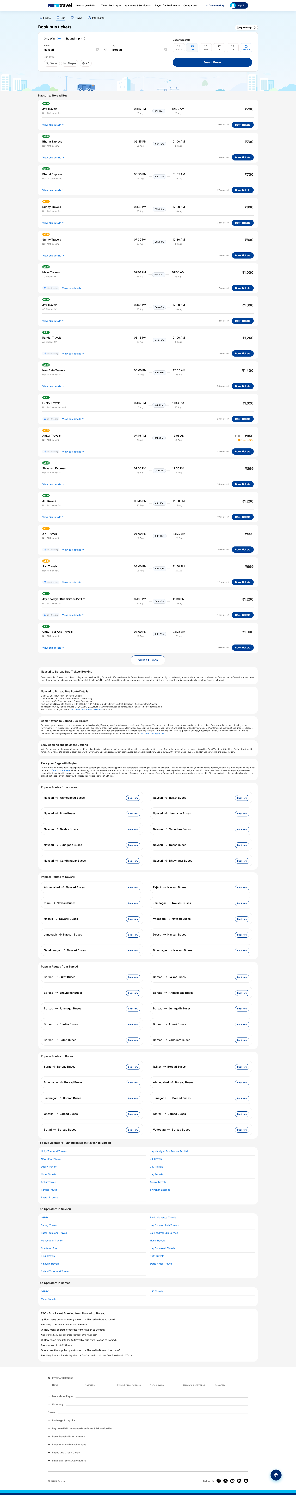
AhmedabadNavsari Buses (64, 887)
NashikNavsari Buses (61, 918)
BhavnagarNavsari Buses (172, 950)
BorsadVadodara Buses (171, 1040)
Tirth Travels (157, 1256)
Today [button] (179, 49)
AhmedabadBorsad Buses (173, 1082)
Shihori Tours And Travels (55, 1271)
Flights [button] (47, 18)
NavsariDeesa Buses (169, 845)
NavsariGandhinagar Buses (65, 860)
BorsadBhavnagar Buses (63, 992)
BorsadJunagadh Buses (172, 1008)
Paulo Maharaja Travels (163, 1217)
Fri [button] (232, 49)
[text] (148, 17)
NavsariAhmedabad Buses (64, 797)
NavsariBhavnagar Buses (172, 860)
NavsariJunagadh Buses (63, 845)
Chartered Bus (49, 1248)
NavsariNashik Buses (61, 829)
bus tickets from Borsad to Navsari (86, 709)
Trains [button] (78, 18)
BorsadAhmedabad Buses (173, 992)
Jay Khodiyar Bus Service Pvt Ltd (169, 1151)
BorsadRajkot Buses (169, 977)
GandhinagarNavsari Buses (65, 950)
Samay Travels (49, 1225)
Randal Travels (49, 1189)
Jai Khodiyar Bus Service (164, 1233)
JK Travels (156, 1159)
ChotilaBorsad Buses (61, 1114)
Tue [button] (192, 49)
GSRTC (45, 1217)
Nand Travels (157, 1240)
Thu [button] (219, 49)
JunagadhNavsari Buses (63, 934)
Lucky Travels (49, 1166)
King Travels (48, 1256)
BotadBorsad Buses (60, 1129)
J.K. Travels (156, 1166)
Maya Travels (48, 1174)
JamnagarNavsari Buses (172, 903)
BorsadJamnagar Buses (62, 1008)
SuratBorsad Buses (59, 1066)
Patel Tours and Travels (54, 1233)
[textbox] (71, 49)
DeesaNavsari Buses (169, 934)
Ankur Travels (49, 1182)
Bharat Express (49, 1197)
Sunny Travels (158, 1182)
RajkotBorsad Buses (169, 1066)
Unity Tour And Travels (54, 1151)
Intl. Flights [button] (98, 18)
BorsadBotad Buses (60, 1040)
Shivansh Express (160, 1189)
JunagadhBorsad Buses (172, 1098)
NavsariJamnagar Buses (172, 813)
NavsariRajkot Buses (169, 797)
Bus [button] (63, 18)
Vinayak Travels (50, 1263)
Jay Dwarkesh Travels (162, 1248)
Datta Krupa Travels (161, 1263)
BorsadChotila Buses (61, 1024)
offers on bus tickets (60, 770)
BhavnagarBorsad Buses (63, 1082)
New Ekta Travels (51, 1159)
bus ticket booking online (152, 733)
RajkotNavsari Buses (169, 887)
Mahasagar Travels (52, 1240)
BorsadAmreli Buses (169, 1024)
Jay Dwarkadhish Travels (164, 1225)
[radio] (53, 38)
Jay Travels (156, 1174)
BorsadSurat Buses (59, 977)
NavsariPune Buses (60, 813)
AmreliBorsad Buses (169, 1114)
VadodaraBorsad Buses (171, 1129)
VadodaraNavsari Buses (172, 918)
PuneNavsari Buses (60, 903)
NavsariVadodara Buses (172, 829)
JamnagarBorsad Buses (62, 1098)
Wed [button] (206, 49)
